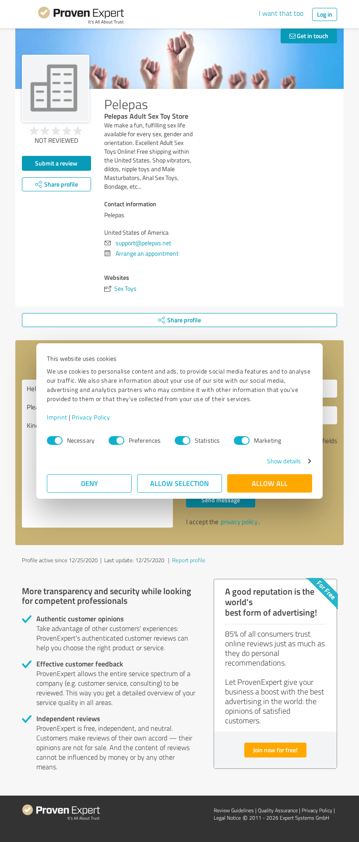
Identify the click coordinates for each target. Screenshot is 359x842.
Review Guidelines (234, 810)
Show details (284, 461)
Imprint (57, 417)
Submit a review (56, 163)
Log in (324, 14)
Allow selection (179, 483)
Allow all (270, 483)
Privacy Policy (91, 417)
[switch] (116, 440)
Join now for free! (275, 750)
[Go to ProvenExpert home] (81, 17)
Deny (89, 483)
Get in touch (312, 36)
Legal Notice (227, 817)
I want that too (281, 13)
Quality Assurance (278, 810)
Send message (220, 500)
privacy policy (239, 521)
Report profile (188, 560)
